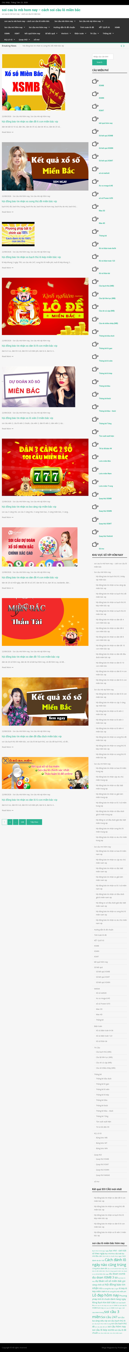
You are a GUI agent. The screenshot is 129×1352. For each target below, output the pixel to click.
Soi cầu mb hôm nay (64, 21)
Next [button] (124, 46)
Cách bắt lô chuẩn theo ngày (112, 1256)
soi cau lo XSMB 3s (113, 1305)
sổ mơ (36, 39)
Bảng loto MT (101, 1143)
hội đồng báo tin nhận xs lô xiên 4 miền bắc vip (109, 730)
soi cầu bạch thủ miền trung (101, 1324)
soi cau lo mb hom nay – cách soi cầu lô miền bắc (41, 10)
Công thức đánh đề (99, 1268)
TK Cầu (93, 33)
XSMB (117, 27)
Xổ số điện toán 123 (107, 261)
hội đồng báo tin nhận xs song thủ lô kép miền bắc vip (111, 747)
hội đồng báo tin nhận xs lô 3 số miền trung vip (111, 804)
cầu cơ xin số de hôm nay (115, 1268)
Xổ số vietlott (101, 993)
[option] (75, 45)
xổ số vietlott (104, 173)
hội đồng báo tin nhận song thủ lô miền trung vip (110, 830)
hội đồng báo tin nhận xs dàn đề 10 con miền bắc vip (30, 656)
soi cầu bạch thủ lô (116, 1320)
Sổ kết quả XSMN (106, 148)
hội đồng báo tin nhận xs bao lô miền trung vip (111, 770)
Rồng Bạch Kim (99, 1302)
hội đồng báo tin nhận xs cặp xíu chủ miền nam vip (111, 861)
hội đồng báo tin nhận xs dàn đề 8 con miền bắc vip (110, 638)
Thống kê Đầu (104, 386)
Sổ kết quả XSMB (106, 136)
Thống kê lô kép (105, 373)
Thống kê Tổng (105, 424)
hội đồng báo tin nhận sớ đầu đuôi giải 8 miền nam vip (110, 896)
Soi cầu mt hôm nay (13, 27)
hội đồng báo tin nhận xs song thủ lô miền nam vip (111, 913)
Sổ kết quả (50, 33)
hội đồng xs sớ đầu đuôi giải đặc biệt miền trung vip (111, 821)
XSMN (7, 33)
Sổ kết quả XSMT (106, 161)
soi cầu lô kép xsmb (103, 1329)
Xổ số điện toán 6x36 (107, 248)
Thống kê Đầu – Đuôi (107, 411)
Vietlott (64, 33)
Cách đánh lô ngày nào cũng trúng (109, 1262)
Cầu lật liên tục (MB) (107, 298)
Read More (6, 132)
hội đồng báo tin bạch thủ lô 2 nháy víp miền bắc (110, 578)
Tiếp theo (34, 822)
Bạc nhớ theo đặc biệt (113, 1253)
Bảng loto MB (101, 1137)
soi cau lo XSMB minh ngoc (113, 1308)
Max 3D (102, 211)
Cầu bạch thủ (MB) (106, 286)
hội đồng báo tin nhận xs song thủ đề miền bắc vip (29, 201)
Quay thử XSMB (105, 499)
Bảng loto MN (102, 1148)
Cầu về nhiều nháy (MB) (108, 323)
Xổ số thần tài (104, 273)
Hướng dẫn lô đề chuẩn (64, 27)
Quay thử (23, 39)
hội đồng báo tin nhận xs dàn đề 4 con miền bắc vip (30, 577)
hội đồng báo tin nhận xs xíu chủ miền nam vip (111, 921)
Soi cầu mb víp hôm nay (90, 21)
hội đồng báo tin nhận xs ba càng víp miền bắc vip (29, 506)
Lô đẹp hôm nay (105, 1295)
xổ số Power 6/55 (106, 198)
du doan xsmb (117, 1273)
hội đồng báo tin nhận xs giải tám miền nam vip (109, 878)
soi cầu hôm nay (117, 1326)
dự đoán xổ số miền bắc (108, 1280)
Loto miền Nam (105, 474)
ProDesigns (122, 1347)
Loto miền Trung (106, 486)
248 (22, 822)
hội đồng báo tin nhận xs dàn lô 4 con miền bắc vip (111, 673)
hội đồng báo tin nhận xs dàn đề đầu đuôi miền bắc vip (32, 736)
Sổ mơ (101, 549)
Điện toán (79, 33)
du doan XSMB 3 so (105, 1277)
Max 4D (102, 223)
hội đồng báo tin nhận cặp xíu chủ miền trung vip (109, 778)
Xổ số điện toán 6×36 (104, 1030)
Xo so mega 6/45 (106, 186)
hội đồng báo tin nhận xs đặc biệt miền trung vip (109, 787)
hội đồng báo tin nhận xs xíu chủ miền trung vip (111, 839)
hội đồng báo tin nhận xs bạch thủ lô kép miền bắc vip (45, 46)
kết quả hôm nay (32, 33)
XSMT (17, 33)
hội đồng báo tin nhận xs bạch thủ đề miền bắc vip (111, 595)
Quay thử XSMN (105, 511)
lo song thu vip (108, 1288)
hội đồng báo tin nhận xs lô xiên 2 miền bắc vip (109, 713)
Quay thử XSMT (105, 524)
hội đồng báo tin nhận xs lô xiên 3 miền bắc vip (27, 418)
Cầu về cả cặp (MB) (107, 311)
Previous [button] (121, 46)
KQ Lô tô (8, 39)
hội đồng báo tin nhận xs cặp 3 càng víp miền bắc (110, 704)
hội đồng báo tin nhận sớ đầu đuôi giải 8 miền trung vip (110, 813)
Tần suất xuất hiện (106, 436)
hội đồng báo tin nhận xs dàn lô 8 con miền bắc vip (29, 345)
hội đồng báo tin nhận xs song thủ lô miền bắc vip (111, 756)
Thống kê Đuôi (105, 399)
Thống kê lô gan (105, 348)
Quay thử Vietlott (106, 536)
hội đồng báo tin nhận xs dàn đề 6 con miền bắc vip (30, 121)
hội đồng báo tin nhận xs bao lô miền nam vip (111, 852)
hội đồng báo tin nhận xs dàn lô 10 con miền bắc (110, 664)
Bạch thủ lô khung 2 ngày (100, 1251)
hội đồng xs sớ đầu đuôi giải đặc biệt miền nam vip (111, 904)
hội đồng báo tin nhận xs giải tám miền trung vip (109, 795)
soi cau (111, 1302)
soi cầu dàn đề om (101, 1327)
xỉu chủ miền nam (116, 1333)
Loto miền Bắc (105, 461)
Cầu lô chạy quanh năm (113, 1271)
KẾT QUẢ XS (104, 27)
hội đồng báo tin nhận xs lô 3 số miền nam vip (111, 887)
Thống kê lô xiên (105, 361)
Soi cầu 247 (109, 1317)
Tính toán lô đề (87, 27)
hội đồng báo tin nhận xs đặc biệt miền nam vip (109, 870)
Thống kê (107, 33)
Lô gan (116, 1288)
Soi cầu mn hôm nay (38, 27)
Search (99, 62)
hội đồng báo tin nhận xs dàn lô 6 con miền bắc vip (29, 799)
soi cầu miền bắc (104, 1333)
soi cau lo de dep (101, 1305)
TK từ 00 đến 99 (105, 449)
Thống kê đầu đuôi (106, 336)
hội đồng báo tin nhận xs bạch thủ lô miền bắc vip (111, 612)
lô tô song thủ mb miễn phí (116, 1291)
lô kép (122, 1288)
